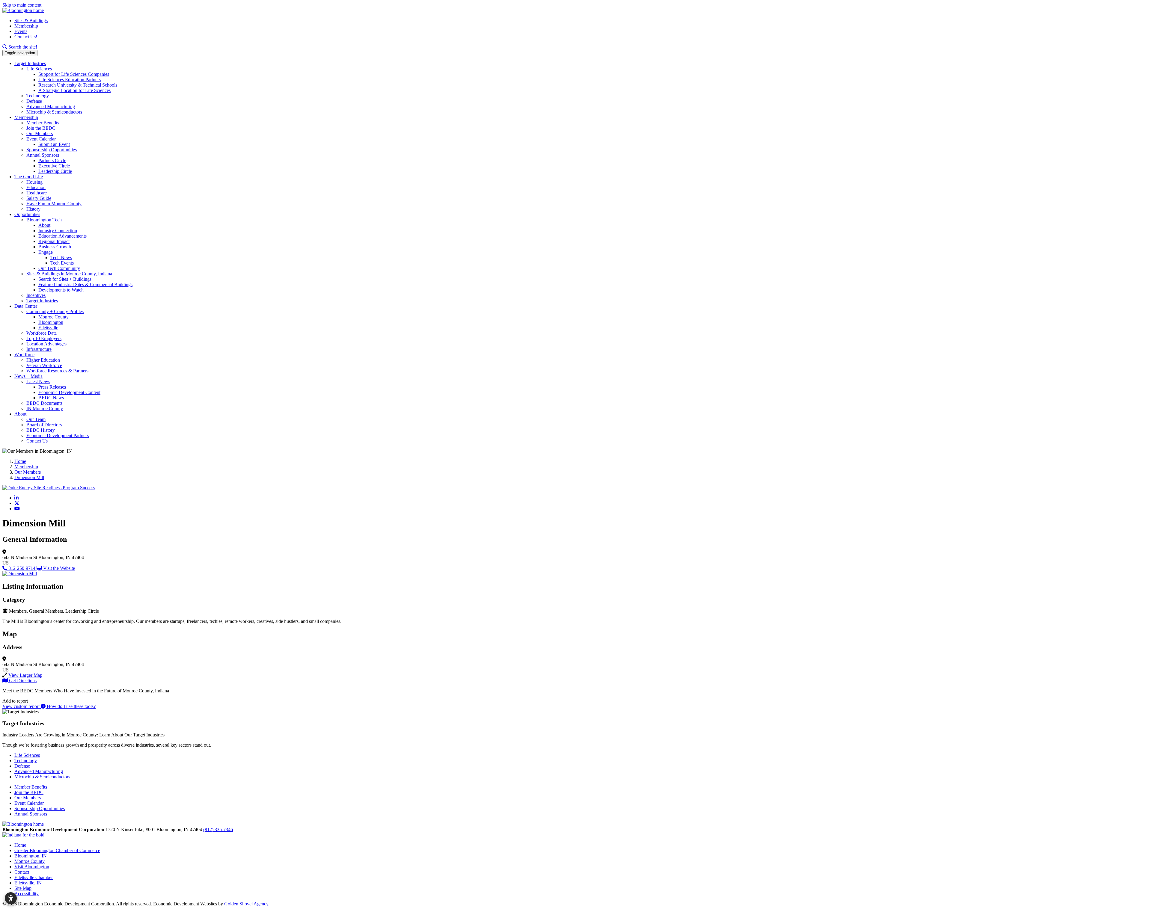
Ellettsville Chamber (33, 877)
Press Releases (52, 386)
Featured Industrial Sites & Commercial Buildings (85, 284)
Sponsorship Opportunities (51, 149)
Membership (26, 25)
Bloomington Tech (44, 219)
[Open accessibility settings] (11, 898)
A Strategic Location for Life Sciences (74, 90)
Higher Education (43, 360)
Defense (34, 101)
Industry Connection (57, 230)
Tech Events (62, 262)
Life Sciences (39, 68)
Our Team (36, 419)
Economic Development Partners (57, 435)
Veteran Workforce (44, 365)
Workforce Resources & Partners (57, 370)
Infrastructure (39, 349)
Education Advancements (62, 235)
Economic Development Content (69, 392)
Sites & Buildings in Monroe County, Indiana (69, 273)
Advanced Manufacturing (50, 106)
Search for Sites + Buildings (64, 279)
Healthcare (36, 192)
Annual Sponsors (42, 155)
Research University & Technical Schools (77, 84)
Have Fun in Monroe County (54, 203)
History (33, 209)
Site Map (22, 888)
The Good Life (28, 176)
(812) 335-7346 (218, 829)
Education (36, 187)
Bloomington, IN (30, 855)
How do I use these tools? (71, 706)
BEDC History (40, 430)
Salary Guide (38, 198)
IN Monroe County (44, 408)
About (44, 225)
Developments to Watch (61, 289)
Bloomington (50, 322)
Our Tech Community (59, 268)
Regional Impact (54, 241)
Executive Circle (54, 165)
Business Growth (54, 246)
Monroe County (53, 316)
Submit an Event (54, 144)
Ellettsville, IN (28, 882)
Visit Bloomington (31, 866)
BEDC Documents (44, 403)
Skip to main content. (22, 4)
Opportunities (27, 214)
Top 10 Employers (43, 338)
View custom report (21, 706)
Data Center (25, 306)
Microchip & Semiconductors (54, 111)
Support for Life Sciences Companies (73, 74)
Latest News (38, 381)
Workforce (24, 354)
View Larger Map (25, 675)
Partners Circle (52, 160)
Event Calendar (41, 138)
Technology (37, 95)
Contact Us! (25, 36)
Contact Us (37, 440)
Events (20, 31)
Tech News (61, 257)
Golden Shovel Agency (246, 903)
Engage (45, 252)
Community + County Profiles (55, 311)
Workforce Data (41, 333)
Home (20, 845)
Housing (34, 182)
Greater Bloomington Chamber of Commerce (57, 850)
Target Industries (30, 63)
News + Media (28, 376)
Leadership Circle (55, 171)
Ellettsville (48, 327)
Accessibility (26, 893)
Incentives (36, 295)
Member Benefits (42, 122)
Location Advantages (46, 343)
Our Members (39, 133)
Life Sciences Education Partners (69, 79)
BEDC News (51, 397)
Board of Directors (44, 424)
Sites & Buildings (31, 20)
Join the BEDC (40, 128)
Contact (21, 872)
